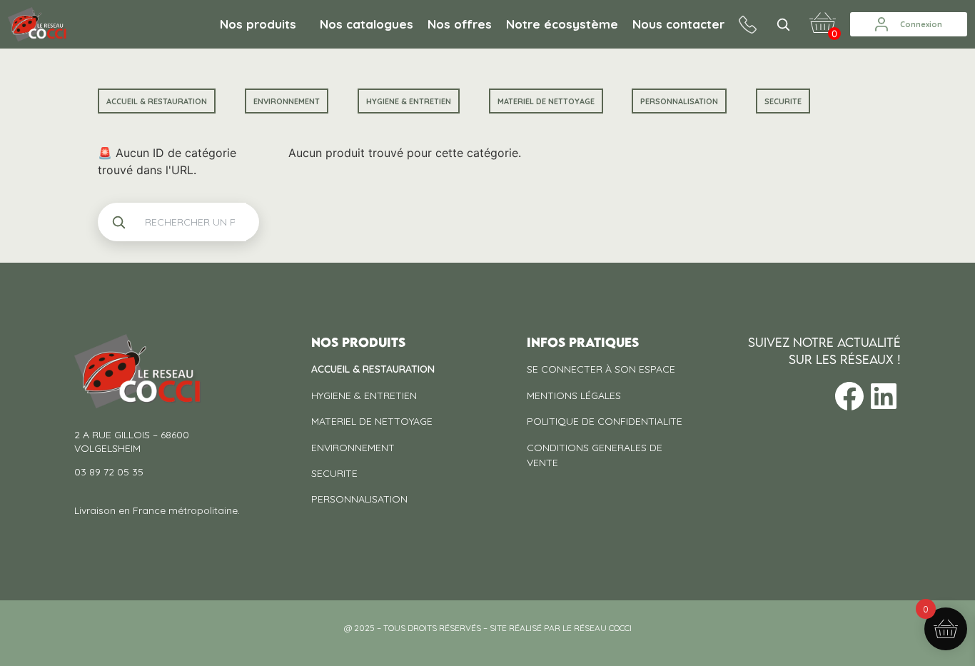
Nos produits (258, 23)
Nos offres (460, 23)
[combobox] (189, 222)
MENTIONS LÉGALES (574, 395)
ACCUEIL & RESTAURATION (373, 369)
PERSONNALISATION (679, 101)
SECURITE (783, 101)
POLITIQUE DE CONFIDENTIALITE (604, 421)
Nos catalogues (366, 23)
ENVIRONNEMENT (286, 101)
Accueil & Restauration (156, 101)
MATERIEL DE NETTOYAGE (546, 101)
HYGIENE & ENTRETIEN (408, 101)
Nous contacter (678, 23)
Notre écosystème (562, 23)
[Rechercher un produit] (783, 24)
